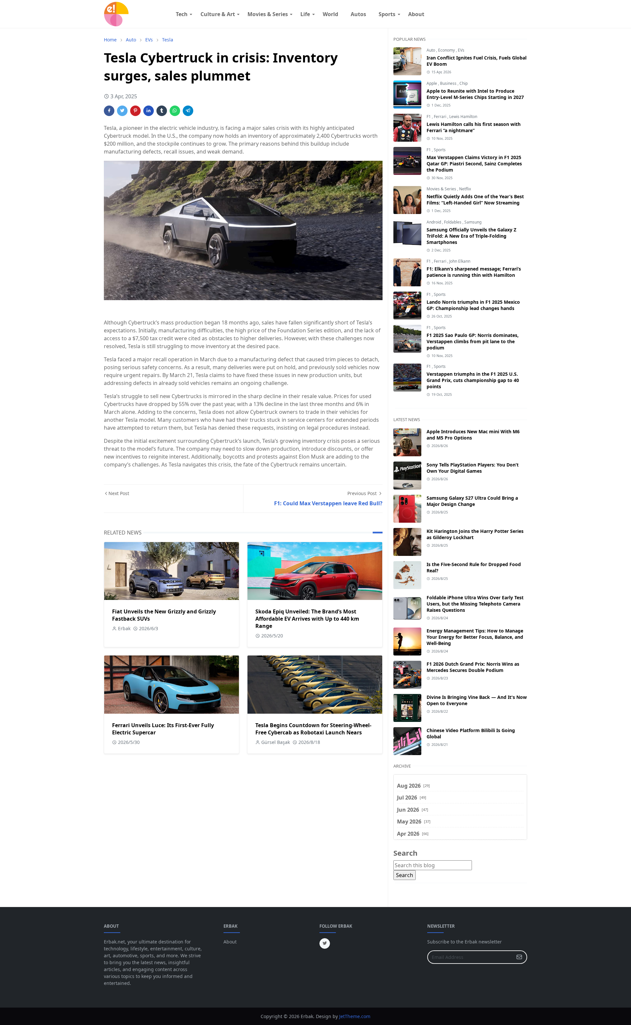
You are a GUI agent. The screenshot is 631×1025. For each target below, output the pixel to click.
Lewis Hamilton (463, 116)
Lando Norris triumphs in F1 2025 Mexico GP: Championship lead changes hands (473, 305)
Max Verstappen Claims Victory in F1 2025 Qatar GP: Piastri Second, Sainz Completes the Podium (474, 163)
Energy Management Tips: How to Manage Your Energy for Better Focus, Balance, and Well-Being (475, 637)
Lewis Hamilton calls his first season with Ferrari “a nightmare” (474, 127)
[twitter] (324, 943)
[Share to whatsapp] (175, 111)
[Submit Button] (519, 957)
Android (434, 222)
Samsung (472, 222)
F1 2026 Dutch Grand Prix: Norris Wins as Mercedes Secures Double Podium (473, 667)
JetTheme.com (354, 1016)
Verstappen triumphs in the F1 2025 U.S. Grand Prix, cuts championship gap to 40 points (473, 380)
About (230, 942)
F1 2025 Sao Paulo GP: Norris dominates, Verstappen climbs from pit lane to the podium (473, 341)
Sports (440, 150)
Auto (431, 50)
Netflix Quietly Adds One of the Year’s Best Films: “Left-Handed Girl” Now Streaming (475, 199)
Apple (432, 83)
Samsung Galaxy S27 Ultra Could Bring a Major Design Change (472, 501)
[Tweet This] (122, 111)
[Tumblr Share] (161, 111)
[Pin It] (135, 111)
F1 (429, 116)
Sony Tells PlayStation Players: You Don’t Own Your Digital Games (473, 468)
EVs (461, 50)
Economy (447, 50)
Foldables (453, 222)
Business (448, 83)
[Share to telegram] (188, 111)
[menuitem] (182, 14)
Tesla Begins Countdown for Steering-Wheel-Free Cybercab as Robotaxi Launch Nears (313, 729)
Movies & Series (442, 189)
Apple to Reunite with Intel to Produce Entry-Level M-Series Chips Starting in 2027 (475, 94)
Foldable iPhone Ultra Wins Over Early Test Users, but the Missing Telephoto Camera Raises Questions (475, 603)
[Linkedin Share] (148, 111)
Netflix (465, 189)
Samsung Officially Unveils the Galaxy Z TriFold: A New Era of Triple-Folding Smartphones (471, 235)
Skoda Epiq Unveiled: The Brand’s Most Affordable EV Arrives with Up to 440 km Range (307, 619)
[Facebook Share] (109, 111)
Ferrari (440, 116)
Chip (463, 83)
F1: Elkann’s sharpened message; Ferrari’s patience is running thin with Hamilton (474, 272)
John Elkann (459, 261)
